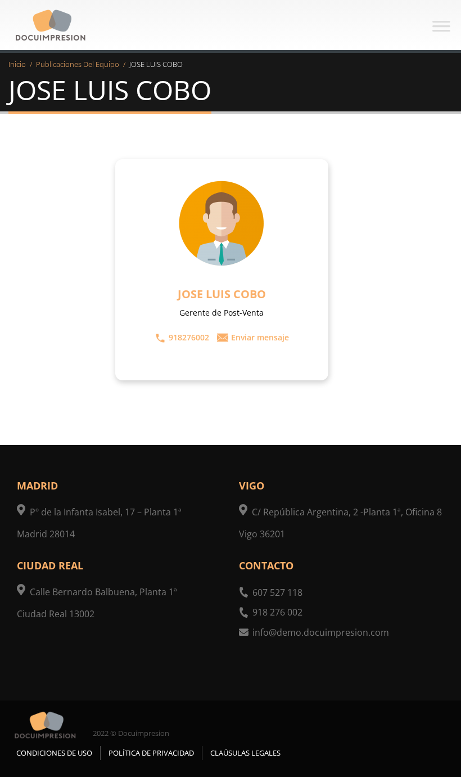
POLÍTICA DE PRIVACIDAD (151, 753)
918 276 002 (277, 612)
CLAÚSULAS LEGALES (245, 753)
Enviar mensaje (260, 337)
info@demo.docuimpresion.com (320, 632)
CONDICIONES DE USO (54, 753)
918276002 (189, 337)
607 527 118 (277, 592)
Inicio (17, 64)
